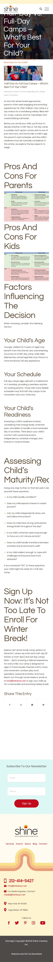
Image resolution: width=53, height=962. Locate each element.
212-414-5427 (21, 881)
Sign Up (26, 803)
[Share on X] (20, 704)
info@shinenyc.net (16, 680)
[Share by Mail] (43, 704)
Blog (35, 843)
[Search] (39, 9)
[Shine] (22, 9)
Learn (6, 95)
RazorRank (37, 953)
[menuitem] (39, 9)
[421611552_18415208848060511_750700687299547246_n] (23, 73)
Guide (42, 91)
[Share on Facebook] (9, 704)
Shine (15, 95)
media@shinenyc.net (14, 894)
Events (19, 843)
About (28, 843)
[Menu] (45, 9)
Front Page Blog (29, 91)
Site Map (9, 941)
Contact (43, 843)
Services (10, 843)
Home (6, 59)
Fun (37, 91)
